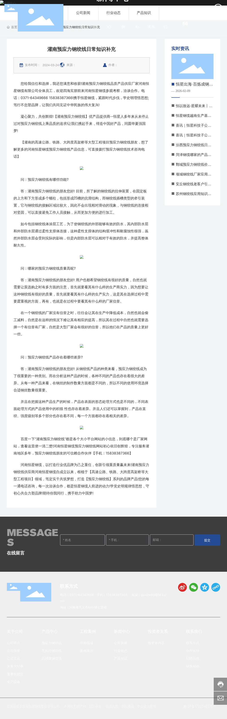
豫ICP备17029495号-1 (199, 706)
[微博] (182, 587)
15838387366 (116, 595)
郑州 (153, 706)
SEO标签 (95, 706)
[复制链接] (215, 587)
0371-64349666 (81, 595)
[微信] (193, 587)
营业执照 (112, 706)
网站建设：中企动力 (136, 706)
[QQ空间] (204, 587)
